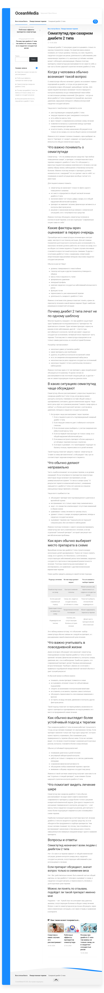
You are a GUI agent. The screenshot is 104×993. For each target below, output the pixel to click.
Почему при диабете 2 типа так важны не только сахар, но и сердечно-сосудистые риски (87, 942)
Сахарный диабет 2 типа (56, 21)
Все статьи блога (21, 21)
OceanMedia (26, 13)
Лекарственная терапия (37, 21)
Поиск (17, 56)
